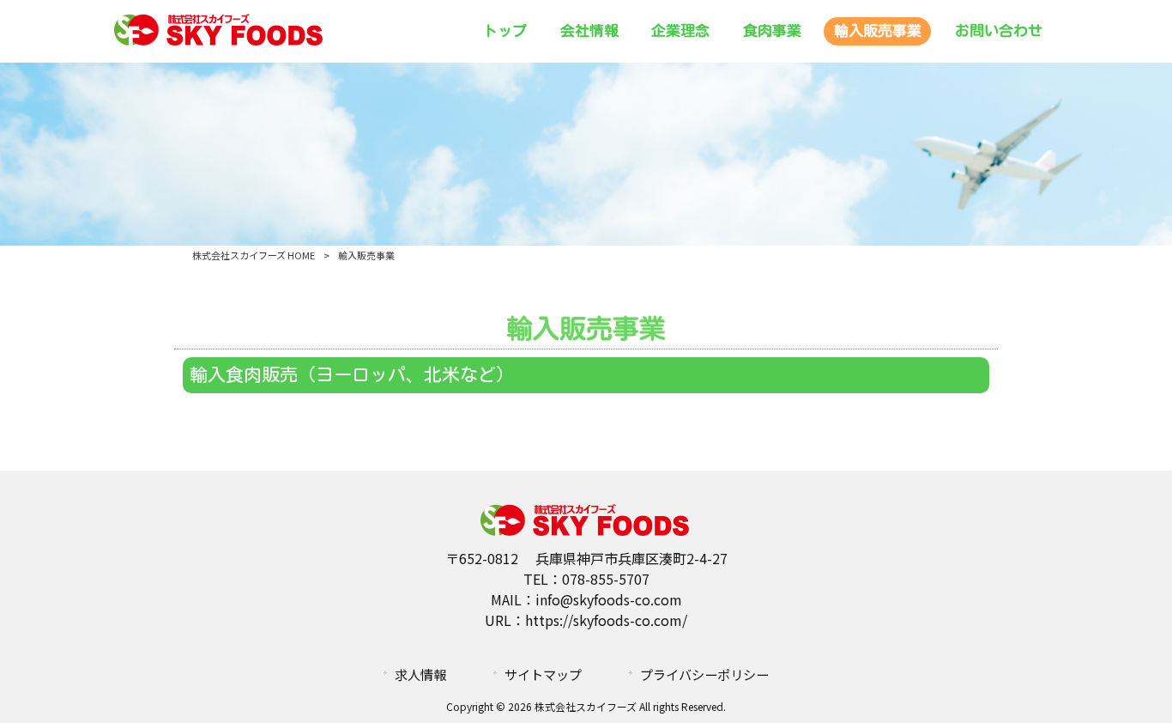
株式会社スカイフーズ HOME (253, 255)
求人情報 (420, 674)
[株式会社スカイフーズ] (220, 43)
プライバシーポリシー (704, 674)
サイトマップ (543, 674)
